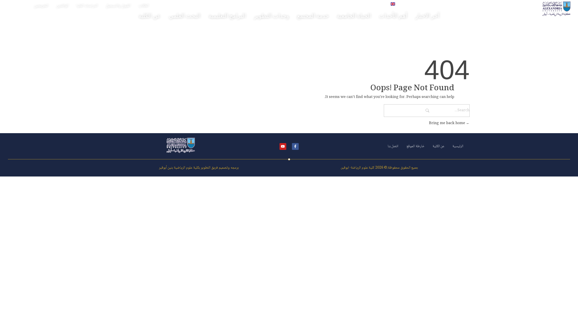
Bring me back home (447, 123)
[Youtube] (283, 146)
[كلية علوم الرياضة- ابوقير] (556, 8)
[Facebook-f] (295, 146)
